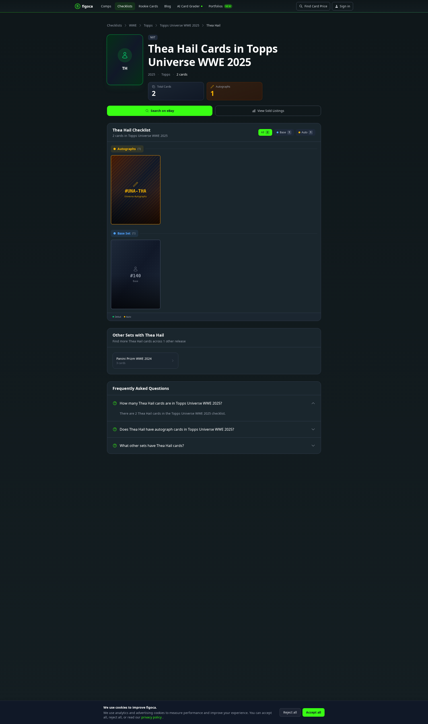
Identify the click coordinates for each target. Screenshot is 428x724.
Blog (167, 6)
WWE (133, 25)
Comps (106, 6)
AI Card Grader (188, 6)
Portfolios (220, 6)
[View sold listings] (148, 219)
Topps (148, 25)
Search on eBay (162, 111)
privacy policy (152, 717)
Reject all (290, 712)
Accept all (313, 712)
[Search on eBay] (155, 219)
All (264, 132)
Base (285, 133)
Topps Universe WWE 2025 (179, 25)
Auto (305, 133)
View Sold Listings (270, 111)
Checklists (124, 6)
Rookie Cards (148, 6)
